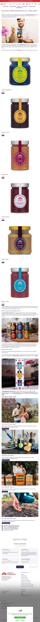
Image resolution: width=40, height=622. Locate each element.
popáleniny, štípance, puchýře (14, 526)
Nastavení (17, 620)
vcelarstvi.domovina (6, 608)
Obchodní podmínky (24, 579)
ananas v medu (16, 392)
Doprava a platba (24, 577)
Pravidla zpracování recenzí (26, 581)
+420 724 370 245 (6, 604)
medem (36, 355)
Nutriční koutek (19, 4)
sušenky (30, 613)
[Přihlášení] (36, 4)
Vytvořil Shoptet (35, 617)
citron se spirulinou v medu (29, 392)
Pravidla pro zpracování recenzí (33, 566)
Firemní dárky (4, 592)
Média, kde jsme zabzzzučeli (26, 595)
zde (27, 614)
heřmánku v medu (5, 393)
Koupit (3, 93)
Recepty (10, 4)
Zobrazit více (20, 566)
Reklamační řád (24, 576)
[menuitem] (5, 6)
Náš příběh (23, 591)
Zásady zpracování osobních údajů (27, 586)
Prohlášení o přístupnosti (25, 580)
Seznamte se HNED (6, 460)
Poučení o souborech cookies (26, 583)
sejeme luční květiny (14, 528)
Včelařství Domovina (6, 606)
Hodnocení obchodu (20, 544)
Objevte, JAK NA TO (6, 523)
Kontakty (22, 574)
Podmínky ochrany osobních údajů (27, 584)
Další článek (24, 539)
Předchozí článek (16, 539)
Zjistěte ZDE (5, 491)
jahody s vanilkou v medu (17, 393)
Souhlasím (20, 617)
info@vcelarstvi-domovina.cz (8, 603)
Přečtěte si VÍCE (5, 428)
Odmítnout (22, 620)
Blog (14, 4)
